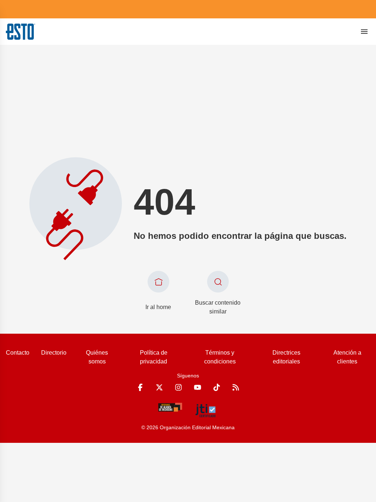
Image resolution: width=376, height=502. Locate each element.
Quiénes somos (97, 357)
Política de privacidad (153, 357)
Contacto (17, 352)
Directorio (53, 352)
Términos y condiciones (220, 357)
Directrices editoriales (286, 357)
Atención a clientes (347, 357)
